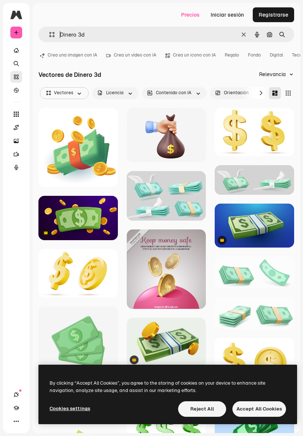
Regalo (232, 55)
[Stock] (16, 77)
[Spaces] (16, 127)
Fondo (254, 55)
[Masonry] (275, 93)
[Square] (288, 93)
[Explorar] (16, 90)
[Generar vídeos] (16, 154)
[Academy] (16, 408)
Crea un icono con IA (194, 55)
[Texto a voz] (16, 167)
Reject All (202, 409)
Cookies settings (70, 408)
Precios (190, 14)
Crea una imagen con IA (72, 55)
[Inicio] (16, 50)
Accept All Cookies (259, 409)
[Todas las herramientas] (16, 114)
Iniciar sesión (227, 14)
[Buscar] (16, 63)
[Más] (16, 421)
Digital (276, 55)
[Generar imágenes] (16, 141)
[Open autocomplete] (49, 34)
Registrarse (273, 14)
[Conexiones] (16, 395)
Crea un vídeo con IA (135, 55)
